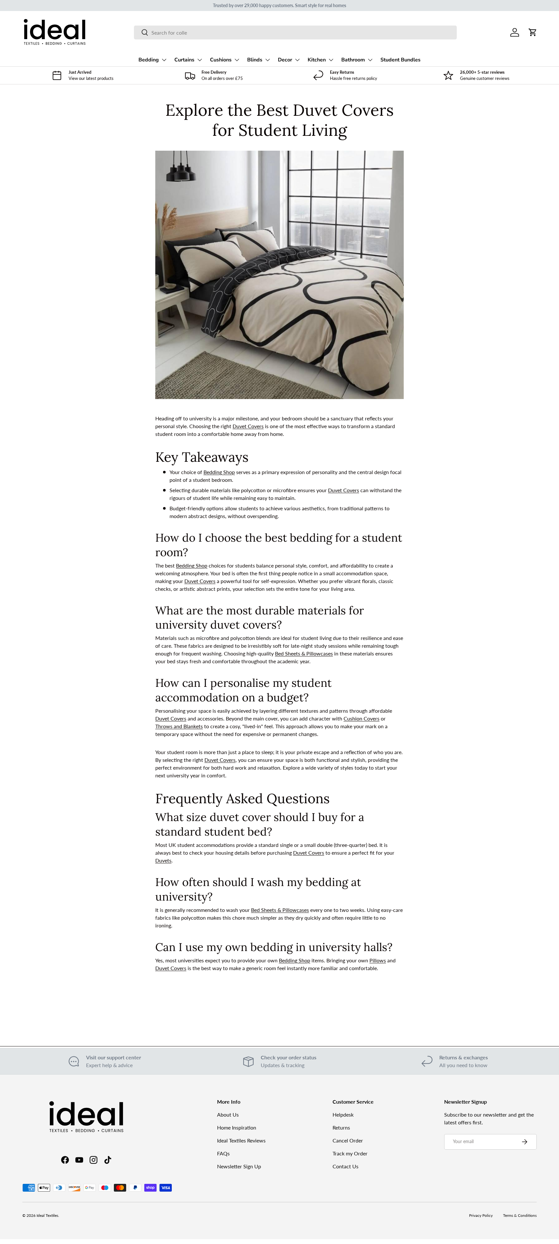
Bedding (148, 59)
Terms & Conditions (520, 1215)
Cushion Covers (361, 718)
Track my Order (350, 1153)
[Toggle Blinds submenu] (267, 60)
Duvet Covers (248, 426)
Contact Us (345, 1166)
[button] (533, 32)
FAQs (223, 1153)
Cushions (221, 59)
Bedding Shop (219, 472)
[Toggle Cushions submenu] (237, 60)
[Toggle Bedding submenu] (164, 60)
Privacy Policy (481, 1215)
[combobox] (295, 32)
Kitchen (317, 59)
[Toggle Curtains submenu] (199, 60)
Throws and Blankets (179, 726)
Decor (285, 59)
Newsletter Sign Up (239, 1166)
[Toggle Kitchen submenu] (331, 60)
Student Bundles (400, 59)
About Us (228, 1114)
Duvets (163, 860)
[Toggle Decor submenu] (297, 60)
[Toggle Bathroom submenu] (370, 60)
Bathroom (353, 59)
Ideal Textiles (47, 1215)
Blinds (254, 59)
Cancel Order (348, 1140)
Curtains (184, 59)
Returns (341, 1127)
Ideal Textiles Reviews (241, 1140)
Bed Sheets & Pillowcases (304, 653)
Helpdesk (343, 1114)
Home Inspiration (236, 1127)
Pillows (377, 960)
